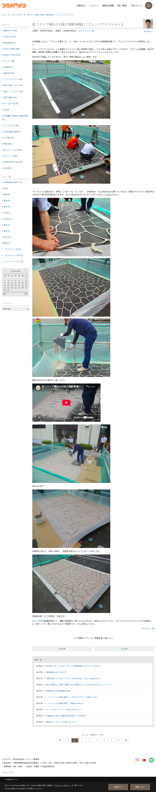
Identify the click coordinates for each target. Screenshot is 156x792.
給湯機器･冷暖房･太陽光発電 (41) (15, 117)
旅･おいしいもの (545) (13, 150)
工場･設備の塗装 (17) (12, 132)
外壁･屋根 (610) (10, 97)
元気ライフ (136, 5)
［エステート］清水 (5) (13, 255)
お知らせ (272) (10, 37)
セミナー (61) (9, 61)
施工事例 (122, 5)
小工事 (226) (9, 138)
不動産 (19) (8, 67)
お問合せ (80, 5)
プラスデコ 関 (147, 629)
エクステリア (84, 31)
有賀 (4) (7, 207)
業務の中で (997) (10, 30)
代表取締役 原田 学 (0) (13, 182)
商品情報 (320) (10, 43)
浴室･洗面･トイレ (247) (13, 85)
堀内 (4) (7, 200)
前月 (5, 294)
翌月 (26, 294)
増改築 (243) (9, 73)
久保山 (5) (8, 219)
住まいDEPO (94, 41)
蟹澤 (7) (7, 225)
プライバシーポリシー (62, 785)
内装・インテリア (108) (13, 91)
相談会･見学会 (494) (12, 55)
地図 (44, 763)
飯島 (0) (7, 243)
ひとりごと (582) (10, 156)
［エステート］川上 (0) (13, 261)
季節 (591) (8, 144)
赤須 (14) (7, 237)
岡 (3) (6, 188)
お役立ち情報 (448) (11, 49)
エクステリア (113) (11, 125)
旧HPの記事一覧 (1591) (13, 162)
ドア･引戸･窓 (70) (11, 104)
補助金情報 (108, 5)
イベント (93, 5)
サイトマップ (9, 772)
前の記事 (62, 649)
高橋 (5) (7, 194)
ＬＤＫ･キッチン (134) (13, 79)
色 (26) (6, 110)
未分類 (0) (8, 168)
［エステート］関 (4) (12, 249)
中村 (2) (7, 213)
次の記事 (124, 649)
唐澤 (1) (7, 231)
